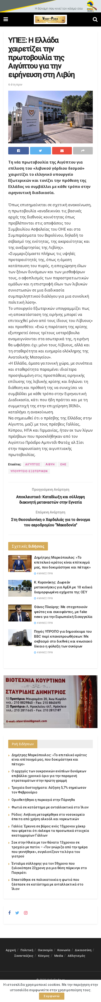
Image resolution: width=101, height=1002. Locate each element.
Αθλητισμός (76, 955)
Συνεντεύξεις (23, 955)
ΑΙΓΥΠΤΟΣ (32, 464)
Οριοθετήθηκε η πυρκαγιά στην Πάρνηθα (43, 800)
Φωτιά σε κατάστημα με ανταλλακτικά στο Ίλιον (50, 807)
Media (58, 955)
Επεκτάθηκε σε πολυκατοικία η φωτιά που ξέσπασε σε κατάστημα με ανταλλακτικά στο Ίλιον (47, 884)
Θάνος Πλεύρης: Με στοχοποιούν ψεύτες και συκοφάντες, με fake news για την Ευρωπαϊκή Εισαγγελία (63, 612)
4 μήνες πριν (44, 573)
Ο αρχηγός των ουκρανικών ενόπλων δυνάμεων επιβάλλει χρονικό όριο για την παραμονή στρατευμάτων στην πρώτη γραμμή (49, 775)
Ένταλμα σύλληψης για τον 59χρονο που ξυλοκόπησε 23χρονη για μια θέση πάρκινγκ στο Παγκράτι (49, 868)
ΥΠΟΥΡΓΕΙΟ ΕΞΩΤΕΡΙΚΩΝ (29, 471)
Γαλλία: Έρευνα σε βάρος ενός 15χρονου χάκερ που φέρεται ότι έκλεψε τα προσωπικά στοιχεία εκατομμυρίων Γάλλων (50, 830)
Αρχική (11, 950)
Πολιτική (26, 950)
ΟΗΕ (63, 464)
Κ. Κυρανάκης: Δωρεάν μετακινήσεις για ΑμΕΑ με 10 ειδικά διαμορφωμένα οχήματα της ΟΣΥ (63, 587)
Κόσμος (44, 955)
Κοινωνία (63, 950)
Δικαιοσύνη (83, 950)
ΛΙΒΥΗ (50, 464)
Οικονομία (45, 950)
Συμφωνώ (52, 996)
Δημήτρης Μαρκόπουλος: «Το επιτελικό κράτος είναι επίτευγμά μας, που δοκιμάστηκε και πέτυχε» (62, 562)
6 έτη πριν (15, 84)
